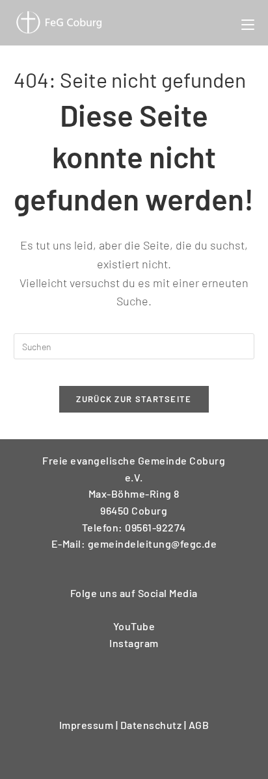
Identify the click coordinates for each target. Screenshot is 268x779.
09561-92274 (155, 527)
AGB (199, 725)
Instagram (134, 643)
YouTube (134, 626)
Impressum (87, 725)
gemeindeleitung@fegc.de (152, 543)
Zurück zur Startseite (133, 399)
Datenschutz (152, 725)
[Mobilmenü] (247, 23)
